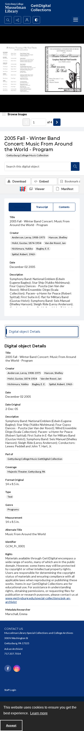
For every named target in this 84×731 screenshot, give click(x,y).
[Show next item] (57, 122)
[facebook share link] (7, 668)
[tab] (20, 207)
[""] (42, 8)
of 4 (49, 122)
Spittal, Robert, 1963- (24, 254)
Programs (13, 509)
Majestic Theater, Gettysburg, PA (26, 471)
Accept (11, 725)
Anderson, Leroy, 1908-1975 (28, 237)
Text (10, 496)
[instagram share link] (16, 668)
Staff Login (10, 689)
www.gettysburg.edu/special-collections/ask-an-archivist (38, 600)
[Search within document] (75, 166)
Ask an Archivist (13, 648)
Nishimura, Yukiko (22, 248)
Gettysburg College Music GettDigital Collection (35, 458)
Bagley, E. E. (43, 248)
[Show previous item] (26, 122)
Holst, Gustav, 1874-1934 (26, 243)
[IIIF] (22, 188)
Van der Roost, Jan (55, 243)
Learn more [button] (39, 713)
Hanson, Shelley (58, 237)
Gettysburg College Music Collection (27, 155)
